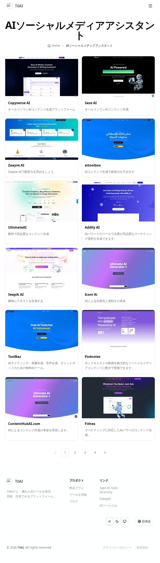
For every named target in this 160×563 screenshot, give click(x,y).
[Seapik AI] (41, 268)
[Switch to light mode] (109, 521)
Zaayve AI (16, 165)
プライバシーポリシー (117, 547)
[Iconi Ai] (118, 268)
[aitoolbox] (118, 139)
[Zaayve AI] (41, 139)
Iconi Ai (91, 294)
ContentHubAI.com (24, 423)
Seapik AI (16, 294)
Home (56, 45)
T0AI (21, 547)
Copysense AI (19, 103)
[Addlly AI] (118, 201)
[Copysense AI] (41, 76)
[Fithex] (118, 397)
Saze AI (91, 103)
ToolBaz (14, 356)
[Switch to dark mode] (117, 521)
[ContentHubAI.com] (41, 397)
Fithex (90, 423)
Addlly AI (92, 227)
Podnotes (92, 356)
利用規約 (142, 547)
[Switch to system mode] (124, 521)
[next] (105, 452)
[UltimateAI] (41, 201)
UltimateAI (17, 227)
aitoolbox (93, 165)
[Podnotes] (118, 330)
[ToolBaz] (41, 330)
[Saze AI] (118, 76)
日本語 (146, 521)
